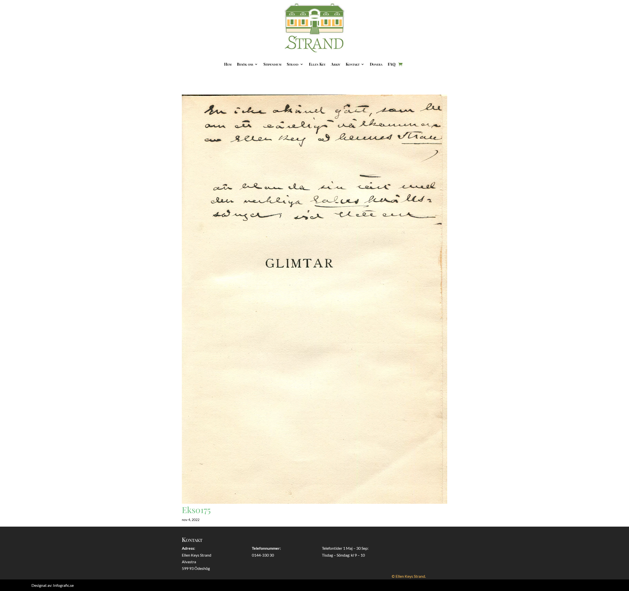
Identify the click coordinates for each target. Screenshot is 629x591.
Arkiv (335, 64)
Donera (376, 64)
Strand (293, 64)
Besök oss (245, 64)
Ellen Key (317, 64)
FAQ (392, 64)
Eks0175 (196, 509)
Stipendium (272, 64)
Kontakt (352, 64)
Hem (227, 64)
